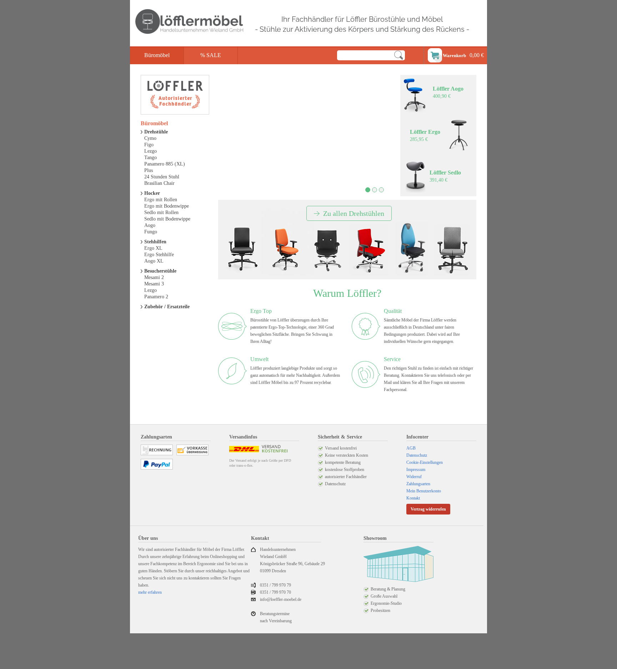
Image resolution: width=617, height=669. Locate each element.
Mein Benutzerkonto (423, 490)
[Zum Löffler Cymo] (242, 249)
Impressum (415, 469)
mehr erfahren (150, 592)
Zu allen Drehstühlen (353, 213)
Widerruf (414, 476)
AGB (411, 448)
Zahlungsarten (418, 483)
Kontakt (413, 498)
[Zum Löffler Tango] (411, 248)
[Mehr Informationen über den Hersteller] (175, 94)
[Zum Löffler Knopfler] (327, 251)
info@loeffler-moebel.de (280, 599)
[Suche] (398, 55)
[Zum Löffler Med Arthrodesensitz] (452, 250)
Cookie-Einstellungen (424, 462)
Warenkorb (454, 55)
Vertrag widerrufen (428, 509)
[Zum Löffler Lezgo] (369, 250)
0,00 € (463, 55)
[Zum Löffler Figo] (285, 250)
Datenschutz (416, 455)
